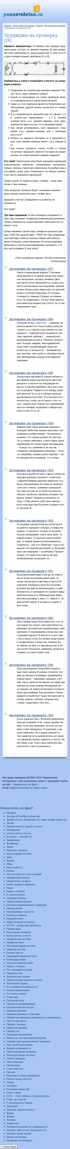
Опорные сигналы (16, 898)
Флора (10, 1116)
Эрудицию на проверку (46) (31, 319)
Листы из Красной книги (20, 962)
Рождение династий (18, 1089)
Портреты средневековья (21, 1003)
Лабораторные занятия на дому (24, 979)
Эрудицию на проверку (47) (31, 269)
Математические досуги (20, 1007)
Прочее (11, 1072)
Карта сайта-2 (15, 867)
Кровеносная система (19, 939)
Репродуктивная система (21, 1055)
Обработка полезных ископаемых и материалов (34, 1017)
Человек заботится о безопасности (26, 1130)
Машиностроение (16, 1010)
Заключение (13, 840)
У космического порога (19, 1102)
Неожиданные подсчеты (20, 911)
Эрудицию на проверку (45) (31, 373)
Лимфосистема (15, 942)
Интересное (13, 829)
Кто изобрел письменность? (22, 986)
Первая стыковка (16, 1024)
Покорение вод (15, 1000)
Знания (10, 860)
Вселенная (12, 843)
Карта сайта (40, 787)
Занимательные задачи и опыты (24, 826)
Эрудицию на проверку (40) (31, 618)
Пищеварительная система (22, 956)
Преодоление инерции (19, 901)
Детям (10, 823)
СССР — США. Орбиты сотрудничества (28, 1095)
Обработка (13, 1031)
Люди (10, 887)
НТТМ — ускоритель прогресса (24, 925)
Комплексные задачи (18, 976)
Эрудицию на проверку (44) (31, 423)
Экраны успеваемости (19, 1048)
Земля (10, 846)
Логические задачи (17, 983)
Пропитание (13, 1065)
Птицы (10, 1082)
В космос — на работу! (19, 836)
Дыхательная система (19, 853)
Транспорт (12, 1106)
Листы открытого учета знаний (24, 874)
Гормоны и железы (17, 850)
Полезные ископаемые (19, 1034)
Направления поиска (18, 877)
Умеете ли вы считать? (19, 1078)
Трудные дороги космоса (21, 1109)
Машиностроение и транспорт (24, 1014)
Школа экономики (17, 1136)
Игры (9, 863)
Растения (12, 1085)
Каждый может (15, 918)
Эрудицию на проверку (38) (31, 715)
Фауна (10, 1113)
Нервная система (16, 949)
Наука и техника (16, 966)
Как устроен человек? (19, 932)
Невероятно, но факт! (26, 784)
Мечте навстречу (16, 1020)
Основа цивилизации (18, 990)
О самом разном (16, 894)
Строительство (15, 1068)
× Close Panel (8, 1146)
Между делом (14, 908)
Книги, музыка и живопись (21, 884)
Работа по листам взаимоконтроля (26, 1037)
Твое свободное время (19, 1044)
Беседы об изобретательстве (23, 816)
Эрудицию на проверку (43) (31, 470)
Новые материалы (17, 1027)
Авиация (11, 812)
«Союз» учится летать (19, 833)
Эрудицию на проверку (19, 1140)
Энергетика (13, 1123)
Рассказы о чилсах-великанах (23, 1075)
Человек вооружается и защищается (27, 1126)
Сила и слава (14, 1092)
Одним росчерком (17, 915)
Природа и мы (14, 973)
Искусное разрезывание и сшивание (27, 904)
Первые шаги (14, 928)
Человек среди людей (19, 1133)
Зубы (9, 857)
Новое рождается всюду (21, 921)
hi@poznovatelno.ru (21, 787)
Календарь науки (16, 959)
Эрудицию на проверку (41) (31, 571)
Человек (11, 1119)
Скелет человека (16, 1058)
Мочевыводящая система (21, 945)
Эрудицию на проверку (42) (31, 520)
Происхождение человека (21, 1051)
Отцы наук (12, 997)
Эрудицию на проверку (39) (31, 665)
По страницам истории (19, 969)
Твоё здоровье (15, 1061)
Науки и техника (16, 891)
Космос (11, 870)
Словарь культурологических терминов (28, 1041)
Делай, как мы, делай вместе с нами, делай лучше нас (37, 819)
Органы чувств (15, 952)
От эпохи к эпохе (16, 993)
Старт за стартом (16, 1099)
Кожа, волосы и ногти (19, 935)
